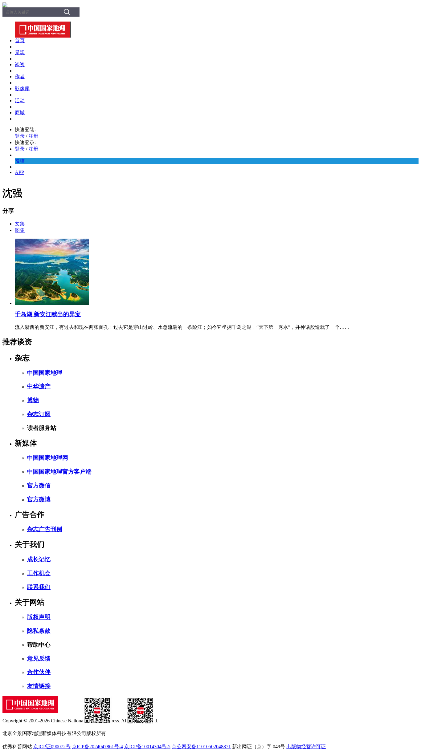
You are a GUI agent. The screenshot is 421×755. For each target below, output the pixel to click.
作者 (20, 76)
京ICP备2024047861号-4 (97, 746)
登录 (20, 136)
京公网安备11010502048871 (201, 746)
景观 (20, 52)
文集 (20, 223)
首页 (20, 40)
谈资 (20, 64)
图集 (20, 230)
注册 (33, 136)
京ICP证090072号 (52, 746)
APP (19, 172)
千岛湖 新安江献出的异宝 (48, 314)
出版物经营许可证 (306, 746)
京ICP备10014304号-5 (147, 746)
